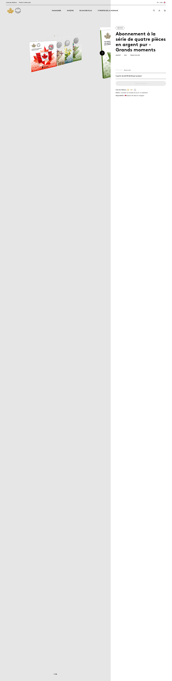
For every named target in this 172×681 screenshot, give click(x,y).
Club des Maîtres (11, 2)
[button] (102, 53)
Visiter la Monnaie (25, 2)
